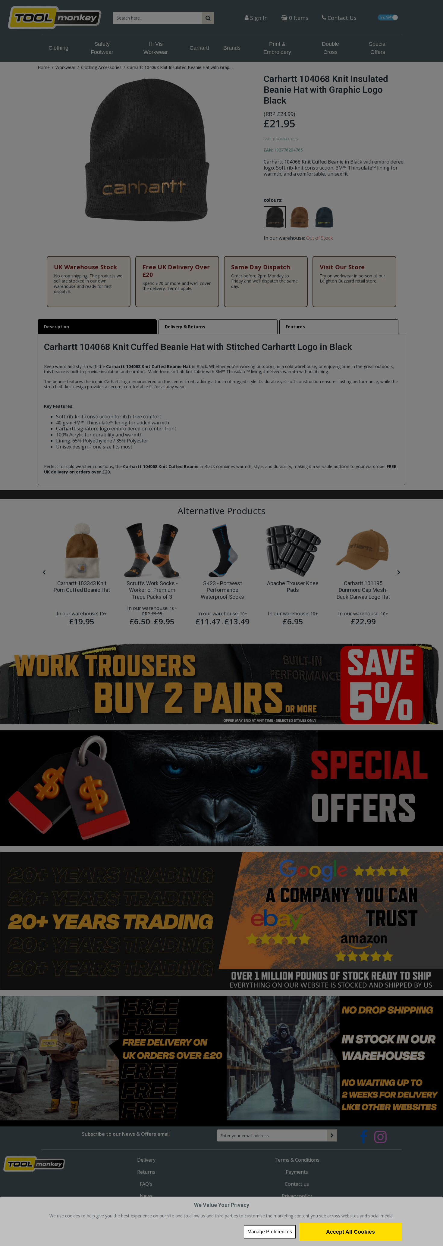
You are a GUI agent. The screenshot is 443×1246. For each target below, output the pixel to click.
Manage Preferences (269, 1231)
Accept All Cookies (350, 1232)
